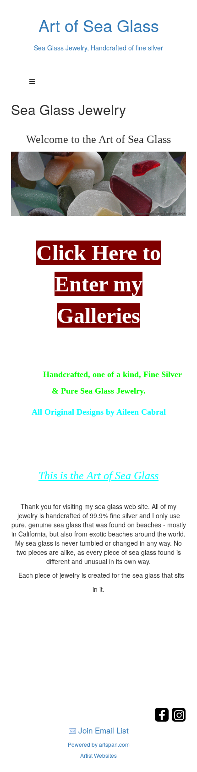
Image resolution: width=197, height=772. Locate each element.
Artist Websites (98, 755)
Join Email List (103, 730)
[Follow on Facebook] (162, 719)
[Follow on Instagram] (178, 719)
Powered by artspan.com (99, 744)
